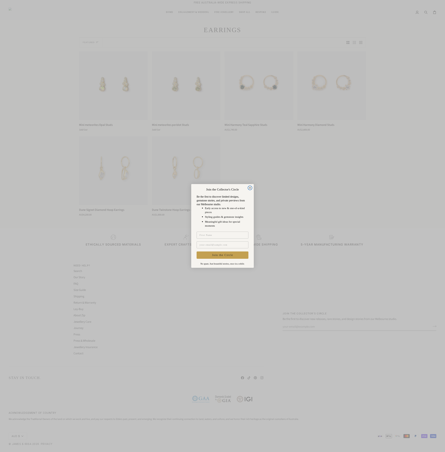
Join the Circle (222, 255)
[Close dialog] (250, 188)
